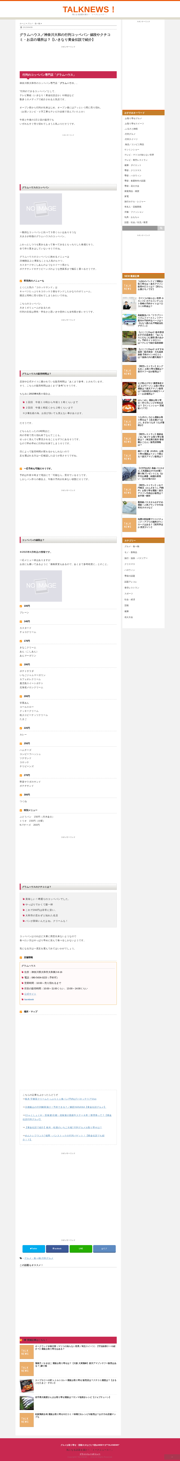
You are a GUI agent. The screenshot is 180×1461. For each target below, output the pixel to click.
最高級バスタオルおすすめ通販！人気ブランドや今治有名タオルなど (150, 505)
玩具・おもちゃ (131, 217)
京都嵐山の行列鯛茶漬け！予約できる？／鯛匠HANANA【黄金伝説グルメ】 (65, 1107)
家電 (126, 196)
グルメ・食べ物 (32, 1258)
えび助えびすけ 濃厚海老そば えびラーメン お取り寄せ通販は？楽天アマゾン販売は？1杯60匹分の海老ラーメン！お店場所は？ (151, 388)
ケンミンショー (131, 149)
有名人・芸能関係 (132, 207)
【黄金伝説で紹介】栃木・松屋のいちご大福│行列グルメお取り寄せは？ (63, 1127)
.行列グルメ (47, 1258)
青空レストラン (131, 587)
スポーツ (128, 593)
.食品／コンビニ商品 (134, 144)
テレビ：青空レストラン (136, 160)
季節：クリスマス (132, 170)
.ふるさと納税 (131, 129)
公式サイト (30, 994)
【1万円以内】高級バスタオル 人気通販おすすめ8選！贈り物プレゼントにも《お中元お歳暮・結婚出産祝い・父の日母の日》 (151, 473)
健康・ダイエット (132, 165)
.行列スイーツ (131, 139)
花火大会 (128, 617)
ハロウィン (129, 570)
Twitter (35, 1248)
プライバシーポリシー (90, 1454)
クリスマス (129, 564)
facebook (29, 999)
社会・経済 (129, 599)
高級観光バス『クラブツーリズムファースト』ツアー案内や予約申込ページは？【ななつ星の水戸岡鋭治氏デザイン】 (150, 320)
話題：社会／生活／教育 (136, 222)
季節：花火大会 (131, 186)
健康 (126, 611)
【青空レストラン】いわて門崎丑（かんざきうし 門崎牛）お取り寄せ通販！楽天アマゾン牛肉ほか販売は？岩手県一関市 (151, 490)
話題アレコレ (130, 582)
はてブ (104, 1248)
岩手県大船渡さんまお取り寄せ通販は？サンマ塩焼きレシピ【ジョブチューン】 (73, 1397)
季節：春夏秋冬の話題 (135, 181)
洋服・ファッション (133, 212)
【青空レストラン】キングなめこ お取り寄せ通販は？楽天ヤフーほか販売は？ (151, 369)
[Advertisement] (68, 56)
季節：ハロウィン (132, 175)
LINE (81, 1248)
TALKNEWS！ (90, 9)
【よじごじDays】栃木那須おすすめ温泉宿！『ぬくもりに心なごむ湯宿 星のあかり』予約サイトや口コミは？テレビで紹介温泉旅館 (151, 337)
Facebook (57, 1248)
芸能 (126, 605)
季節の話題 (129, 576)
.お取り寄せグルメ (133, 118)
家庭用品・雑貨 (131, 191)
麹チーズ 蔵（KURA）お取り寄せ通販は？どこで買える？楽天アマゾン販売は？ (151, 454)
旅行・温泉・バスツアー (136, 558)
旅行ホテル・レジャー (135, 201)
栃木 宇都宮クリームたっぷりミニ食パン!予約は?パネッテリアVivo (60, 1099)
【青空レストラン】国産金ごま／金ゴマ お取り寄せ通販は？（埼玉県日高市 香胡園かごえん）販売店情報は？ (151, 439)
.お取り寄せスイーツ (134, 123)
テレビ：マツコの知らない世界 (139, 155)
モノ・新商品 (130, 552)
